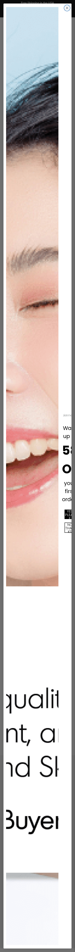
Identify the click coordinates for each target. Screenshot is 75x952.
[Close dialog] (67, 8)
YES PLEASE (70, 514)
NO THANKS (69, 528)
